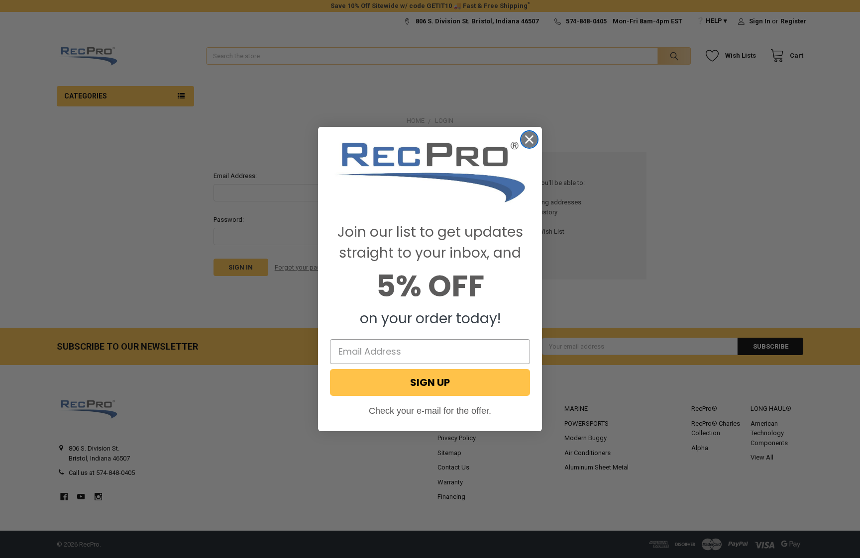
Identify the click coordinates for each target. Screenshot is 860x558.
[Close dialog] (529, 139)
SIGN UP (430, 382)
